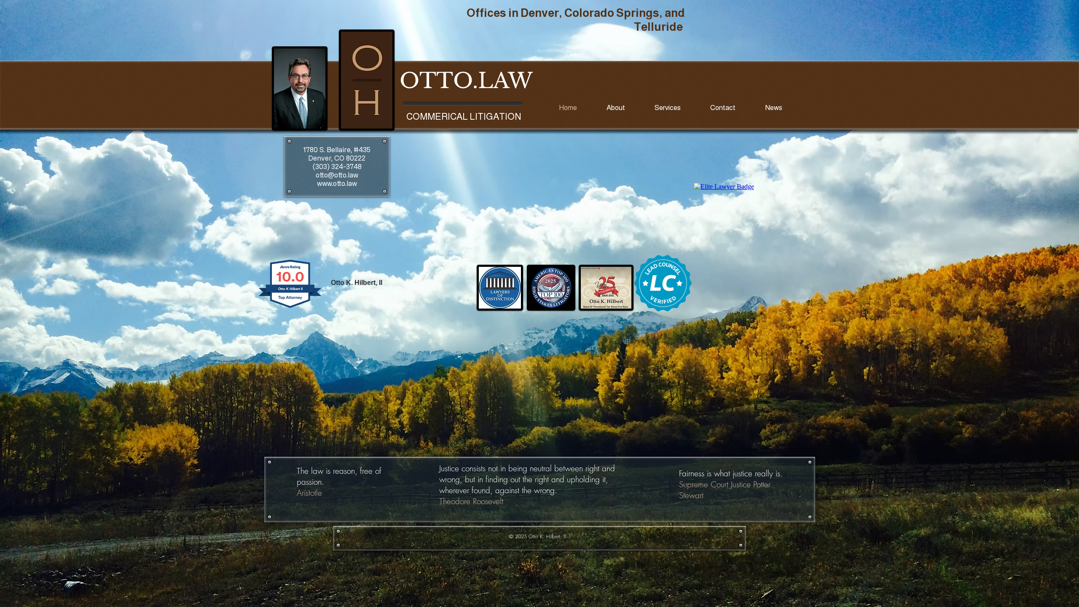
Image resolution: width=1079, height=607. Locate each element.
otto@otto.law (337, 175)
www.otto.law (337, 183)
